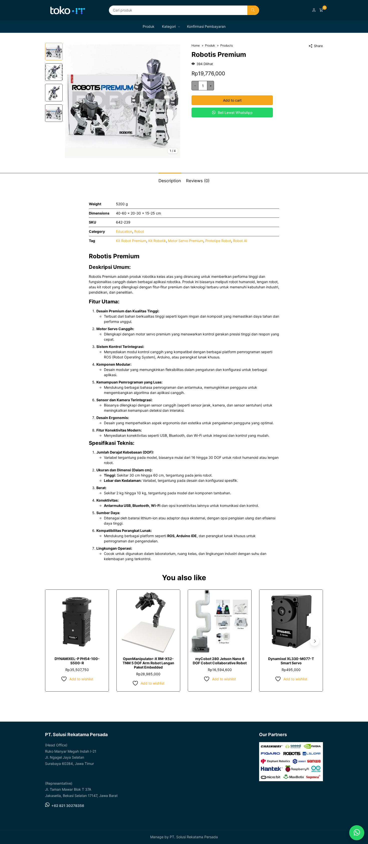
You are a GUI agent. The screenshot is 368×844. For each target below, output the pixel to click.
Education (124, 231)
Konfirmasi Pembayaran (206, 26)
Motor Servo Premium (185, 241)
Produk (148, 26)
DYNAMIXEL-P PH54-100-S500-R (77, 661)
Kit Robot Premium (131, 241)
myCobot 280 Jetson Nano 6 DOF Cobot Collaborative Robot (220, 661)
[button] (314, 641)
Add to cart (232, 100)
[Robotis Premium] (122, 100)
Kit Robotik (157, 241)
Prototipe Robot (218, 241)
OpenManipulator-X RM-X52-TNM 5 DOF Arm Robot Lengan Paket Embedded (148, 663)
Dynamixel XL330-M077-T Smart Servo (291, 661)
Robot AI (240, 241)
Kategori (169, 26)
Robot (139, 231)
